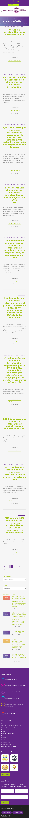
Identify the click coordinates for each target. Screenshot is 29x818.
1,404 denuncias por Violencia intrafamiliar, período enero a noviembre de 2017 (14, 424)
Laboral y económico (11, 679)
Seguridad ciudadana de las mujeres (15, 685)
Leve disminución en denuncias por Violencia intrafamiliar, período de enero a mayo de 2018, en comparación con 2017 (14, 249)
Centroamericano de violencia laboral (16, 692)
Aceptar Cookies (6, 812)
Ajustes (4, 815)
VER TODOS (5, 774)
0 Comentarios (14, 57)
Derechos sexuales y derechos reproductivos (14, 706)
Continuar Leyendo (14, 60)
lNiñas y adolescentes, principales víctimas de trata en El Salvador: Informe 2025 (18, 643)
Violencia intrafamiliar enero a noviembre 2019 (15, 32)
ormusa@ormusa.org (7, 742)
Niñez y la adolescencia (12, 698)
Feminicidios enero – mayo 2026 (19, 632)
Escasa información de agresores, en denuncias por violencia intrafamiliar (14, 82)
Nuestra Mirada (10, 713)
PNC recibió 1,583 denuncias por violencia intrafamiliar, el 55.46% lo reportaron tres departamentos (15, 525)
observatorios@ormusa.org (9, 746)
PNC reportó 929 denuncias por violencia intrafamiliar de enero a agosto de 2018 (14, 193)
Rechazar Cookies (18, 812)
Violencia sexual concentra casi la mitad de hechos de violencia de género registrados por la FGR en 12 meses (19, 601)
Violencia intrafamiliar (11, 26)
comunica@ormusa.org (8, 744)
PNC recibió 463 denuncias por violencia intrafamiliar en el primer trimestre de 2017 (14, 473)
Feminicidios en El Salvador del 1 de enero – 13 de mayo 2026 (19, 656)
